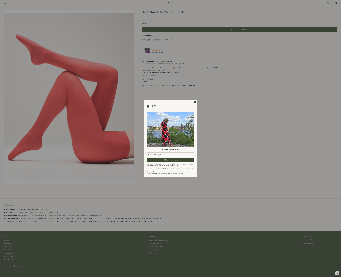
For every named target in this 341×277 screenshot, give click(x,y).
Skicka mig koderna (170, 160)
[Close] (195, 102)
